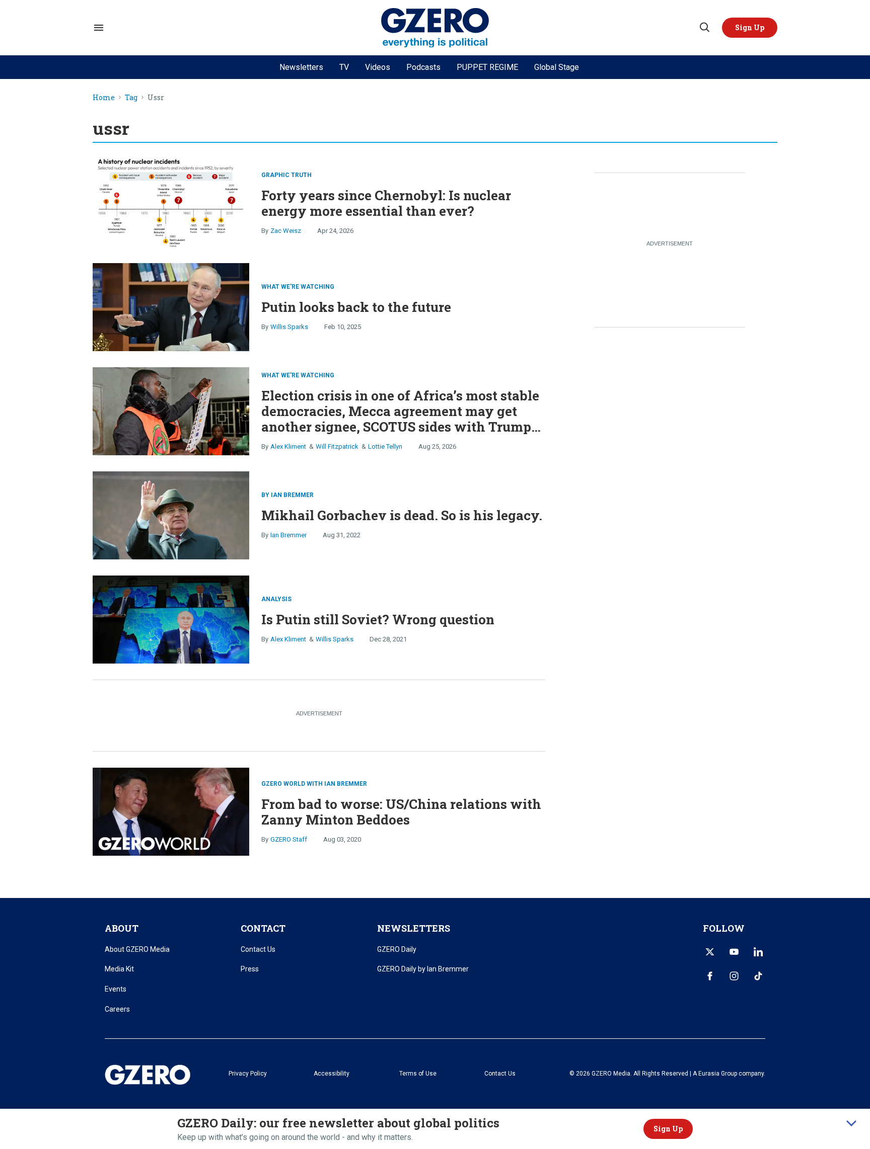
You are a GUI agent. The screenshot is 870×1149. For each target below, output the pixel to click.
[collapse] (851, 1123)
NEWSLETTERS (413, 928)
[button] (749, 28)
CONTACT (263, 928)
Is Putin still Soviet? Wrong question (377, 619)
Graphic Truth (286, 175)
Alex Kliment (288, 446)
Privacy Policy (248, 1073)
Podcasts (423, 67)
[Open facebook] (710, 976)
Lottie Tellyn (385, 446)
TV (344, 67)
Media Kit (119, 969)
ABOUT (121, 928)
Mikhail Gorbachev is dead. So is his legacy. (401, 515)
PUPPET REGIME (487, 67)
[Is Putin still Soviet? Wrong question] (171, 618)
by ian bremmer (287, 495)
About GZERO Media (137, 949)
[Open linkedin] (758, 952)
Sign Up (668, 1128)
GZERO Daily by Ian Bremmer (423, 969)
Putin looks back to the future (356, 306)
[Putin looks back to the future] (171, 305)
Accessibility (331, 1073)
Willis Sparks (289, 327)
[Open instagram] (734, 976)
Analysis (276, 599)
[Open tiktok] (758, 976)
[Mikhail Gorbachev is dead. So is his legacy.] (171, 514)
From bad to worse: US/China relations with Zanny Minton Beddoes (401, 811)
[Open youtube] (734, 952)
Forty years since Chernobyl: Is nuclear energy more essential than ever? (386, 203)
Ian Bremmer (288, 535)
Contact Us (258, 949)
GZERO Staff (288, 839)
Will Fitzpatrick (337, 446)
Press (250, 969)
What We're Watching (297, 286)
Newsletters (301, 67)
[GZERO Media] (435, 28)
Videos (377, 67)
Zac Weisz (285, 230)
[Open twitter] (710, 952)
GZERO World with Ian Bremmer (314, 783)
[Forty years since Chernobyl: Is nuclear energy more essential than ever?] (171, 201)
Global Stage (556, 67)
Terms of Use (418, 1073)
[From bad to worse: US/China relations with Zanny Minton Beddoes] (171, 810)
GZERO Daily (396, 949)
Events (115, 989)
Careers (117, 1009)
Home (104, 98)
